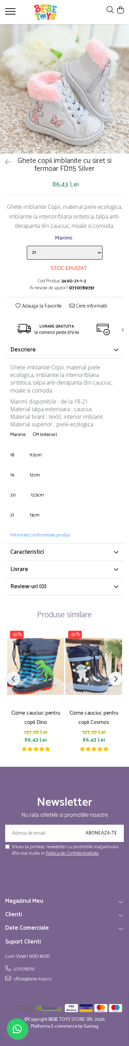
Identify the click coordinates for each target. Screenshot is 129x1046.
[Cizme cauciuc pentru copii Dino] (35, 666)
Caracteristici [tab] (27, 552)
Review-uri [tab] (28, 586)
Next (123, 96)
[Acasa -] (45, 12)
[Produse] (11, 13)
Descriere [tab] (23, 350)
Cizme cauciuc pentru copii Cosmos (93, 717)
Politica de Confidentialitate (72, 854)
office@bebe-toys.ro (32, 979)
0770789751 (23, 969)
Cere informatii (91, 306)
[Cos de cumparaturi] (120, 10)
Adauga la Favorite (41, 306)
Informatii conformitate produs (40, 535)
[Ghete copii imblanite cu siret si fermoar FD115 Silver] (64, 89)
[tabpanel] (64, 89)
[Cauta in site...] (110, 10)
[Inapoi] (5, 162)
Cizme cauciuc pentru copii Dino (35, 717)
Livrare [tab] (19, 569)
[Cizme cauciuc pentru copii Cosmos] (93, 666)
